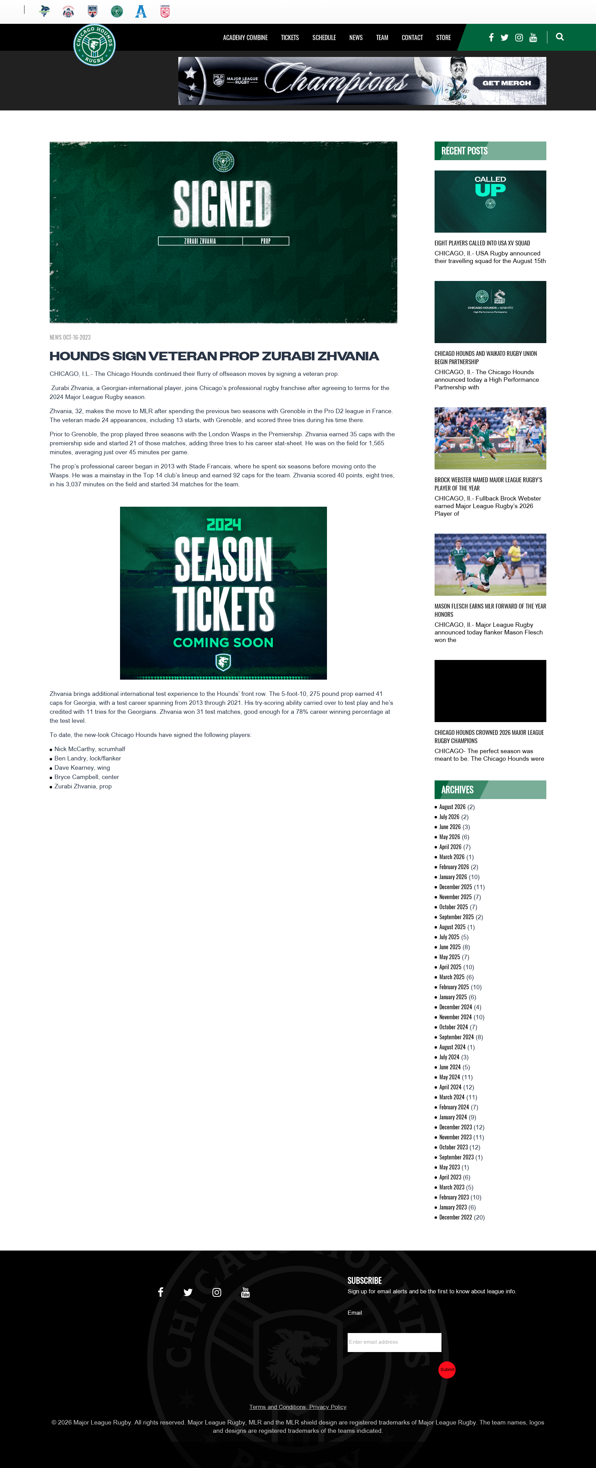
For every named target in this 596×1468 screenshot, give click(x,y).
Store (443, 37)
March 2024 (452, 1097)
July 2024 (449, 1057)
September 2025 (456, 917)
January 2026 (453, 877)
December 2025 (455, 887)
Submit (447, 1370)
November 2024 (455, 1017)
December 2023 (455, 1127)
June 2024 (450, 1067)
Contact (412, 37)
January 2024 (453, 1117)
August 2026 (452, 806)
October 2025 (453, 907)
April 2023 (450, 1177)
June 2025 (450, 947)
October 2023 (453, 1147)
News (356, 37)
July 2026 (449, 816)
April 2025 (450, 967)
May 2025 (449, 957)
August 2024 (452, 1047)
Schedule (324, 37)
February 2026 (454, 867)
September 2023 (456, 1157)
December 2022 (455, 1217)
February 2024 (454, 1107)
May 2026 (449, 836)
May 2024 (449, 1077)
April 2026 (450, 846)
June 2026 (450, 826)
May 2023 (449, 1167)
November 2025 (455, 897)
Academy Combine (245, 37)
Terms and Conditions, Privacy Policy (298, 1407)
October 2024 (453, 1027)
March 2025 (452, 977)
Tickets (290, 37)
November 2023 (455, 1137)
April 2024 (450, 1087)
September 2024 (456, 1037)
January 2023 (453, 1207)
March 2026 (452, 857)
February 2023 (454, 1197)
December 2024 (455, 1007)
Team (382, 37)
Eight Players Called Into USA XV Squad (482, 243)
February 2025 (454, 987)
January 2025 (453, 997)
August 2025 (452, 927)
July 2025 (449, 937)
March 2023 (451, 1187)
